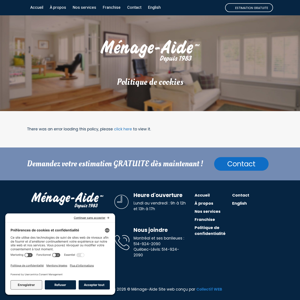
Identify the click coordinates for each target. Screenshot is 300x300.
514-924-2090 (147, 244)
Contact (134, 8)
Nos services (84, 8)
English (154, 8)
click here (123, 129)
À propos (58, 8)
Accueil (36, 8)
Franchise (112, 8)
